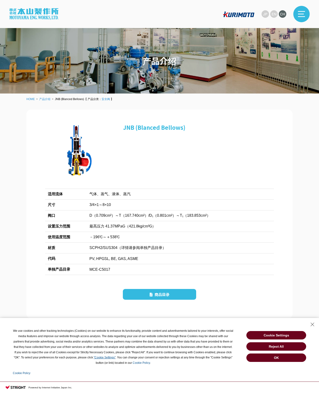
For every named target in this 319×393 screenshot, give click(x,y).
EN (274, 13)
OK (276, 358)
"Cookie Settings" (105, 357)
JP (265, 13)
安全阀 (106, 99)
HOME (30, 99)
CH (282, 13)
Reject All (276, 346)
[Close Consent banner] (312, 324)
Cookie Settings (276, 335)
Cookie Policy (141, 362)
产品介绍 (44, 99)
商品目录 (162, 294)
